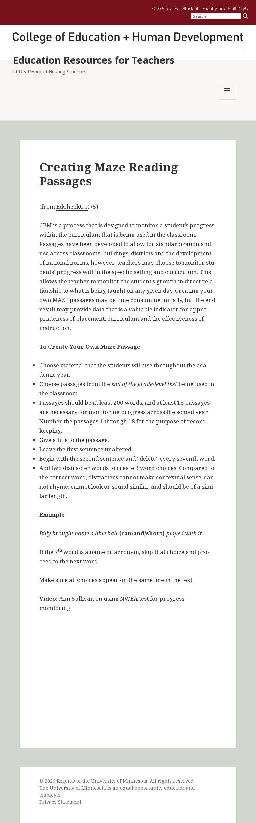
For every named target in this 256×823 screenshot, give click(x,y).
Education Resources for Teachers (93, 59)
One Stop (161, 8)
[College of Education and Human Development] (128, 37)
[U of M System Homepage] (59, 12)
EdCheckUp (72, 206)
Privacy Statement (60, 802)
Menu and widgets (227, 99)
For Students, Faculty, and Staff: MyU (211, 8)
